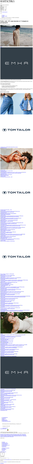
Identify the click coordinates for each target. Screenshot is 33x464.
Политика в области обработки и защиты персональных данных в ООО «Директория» (13, 434)
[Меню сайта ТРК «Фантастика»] (4, 13)
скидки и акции (4, 445)
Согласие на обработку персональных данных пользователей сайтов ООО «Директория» (13, 435)
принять (5, 461)
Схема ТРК (3, 448)
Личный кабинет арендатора (6, 421)
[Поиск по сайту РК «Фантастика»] (1, 13)
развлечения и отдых (5, 443)
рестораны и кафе (4, 442)
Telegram (1, 428)
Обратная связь (4, 419)
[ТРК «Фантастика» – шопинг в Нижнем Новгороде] (7, 2)
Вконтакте (4, 428)
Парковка (3, 450)
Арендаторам (4, 418)
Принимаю (2, 463)
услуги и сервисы (4, 444)
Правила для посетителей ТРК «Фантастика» (7, 436)
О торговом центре (5, 417)
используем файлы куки (7, 459)
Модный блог (4, 446)
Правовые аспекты (5, 420)
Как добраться (4, 449)
